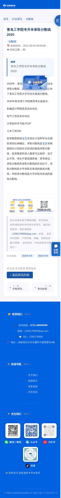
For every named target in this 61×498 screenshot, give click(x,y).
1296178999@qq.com (24, 233)
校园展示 (32, 381)
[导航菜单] (57, 20)
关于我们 (32, 375)
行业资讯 (17, 19)
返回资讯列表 (19, 275)
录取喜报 (32, 386)
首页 (5, 19)
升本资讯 (32, 392)
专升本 (26, 138)
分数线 (29, 19)
